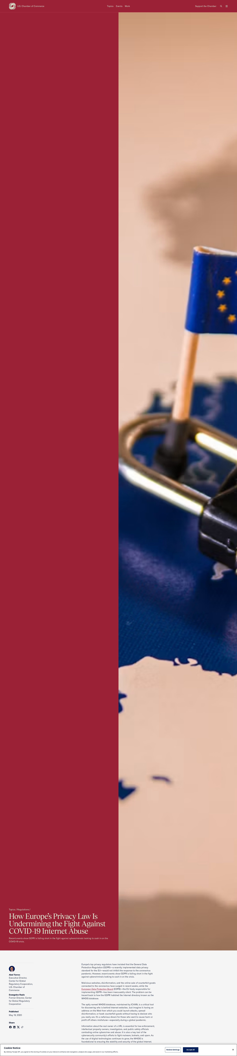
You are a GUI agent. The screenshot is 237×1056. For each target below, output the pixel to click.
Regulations (23, 909)
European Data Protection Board (97, 989)
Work (127, 6)
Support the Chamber (205, 6)
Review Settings (172, 1050)
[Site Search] (221, 6)
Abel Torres (14, 974)
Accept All (191, 1050)
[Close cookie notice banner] (233, 1049)
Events (119, 6)
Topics (110, 6)
